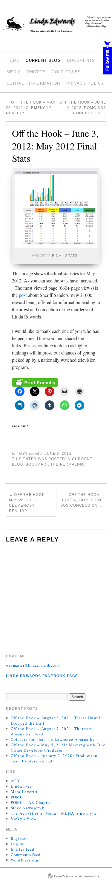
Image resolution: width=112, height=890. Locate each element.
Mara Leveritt (24, 791)
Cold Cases (66, 72)
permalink (72, 464)
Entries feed (23, 849)
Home (13, 60)
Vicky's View (24, 818)
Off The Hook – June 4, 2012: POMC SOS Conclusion (82, 107)
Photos (36, 72)
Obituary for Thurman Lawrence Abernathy (53, 739)
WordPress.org (25, 860)
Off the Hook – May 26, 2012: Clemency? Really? (30, 107)
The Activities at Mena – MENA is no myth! (54, 813)
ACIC (16, 780)
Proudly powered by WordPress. (77, 875)
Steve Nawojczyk (28, 807)
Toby (22, 453)
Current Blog (43, 60)
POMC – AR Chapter (31, 802)
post (23, 295)
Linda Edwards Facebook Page (42, 676)
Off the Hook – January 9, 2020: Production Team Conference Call (54, 758)
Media (14, 72)
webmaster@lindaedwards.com (32, 665)
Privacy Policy (85, 83)
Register (19, 838)
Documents (81, 60)
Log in (17, 843)
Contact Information (33, 83)
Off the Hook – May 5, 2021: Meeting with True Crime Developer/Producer (58, 747)
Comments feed (26, 854)
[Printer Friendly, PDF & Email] (35, 382)
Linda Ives (21, 786)
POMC (17, 797)
